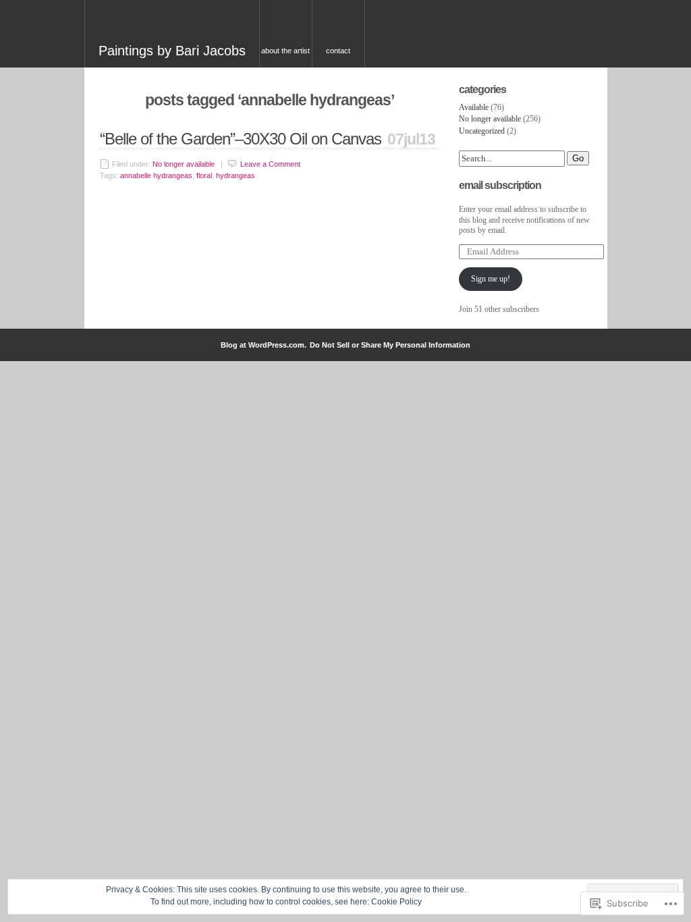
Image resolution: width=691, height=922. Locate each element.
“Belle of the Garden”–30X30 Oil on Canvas (240, 139)
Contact (338, 51)
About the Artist (285, 51)
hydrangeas (235, 175)
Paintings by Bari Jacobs (172, 50)
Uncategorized (482, 131)
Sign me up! (490, 278)
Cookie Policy (396, 901)
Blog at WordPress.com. (263, 345)
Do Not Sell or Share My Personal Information (390, 345)
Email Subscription (500, 185)
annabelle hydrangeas (156, 175)
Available (474, 107)
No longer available (184, 164)
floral (204, 175)
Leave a (270, 164)
